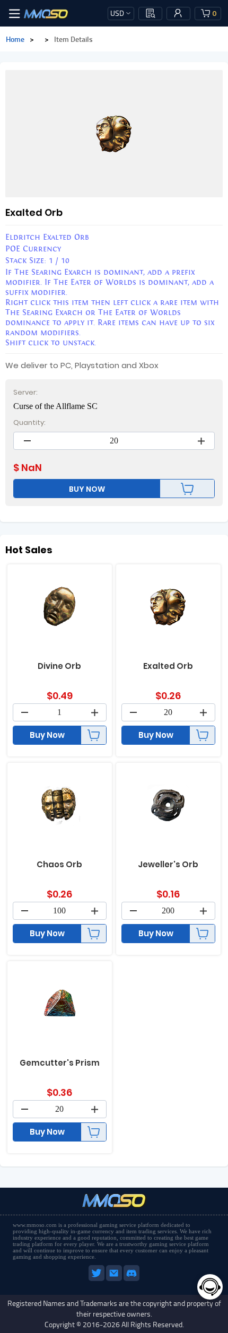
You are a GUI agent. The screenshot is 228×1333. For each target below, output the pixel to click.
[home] (46, 13)
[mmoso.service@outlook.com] (115, 1279)
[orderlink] (150, 13)
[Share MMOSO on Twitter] (97, 1279)
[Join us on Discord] (131, 1279)
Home (15, 39)
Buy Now (47, 734)
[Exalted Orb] (114, 133)
